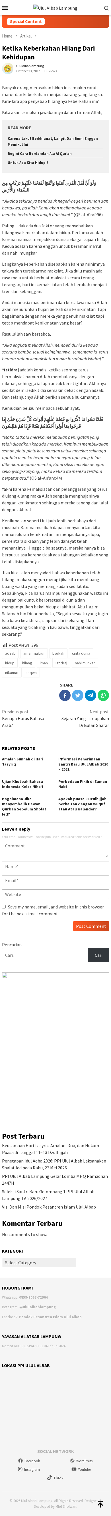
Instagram (32, 1469)
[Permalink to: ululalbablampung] (7, 68)
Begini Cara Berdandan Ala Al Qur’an (40, 153)
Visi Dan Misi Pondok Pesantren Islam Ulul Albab (49, 1207)
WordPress (84, 1461)
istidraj (61, 663)
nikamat (11, 672)
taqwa (31, 672)
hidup (10, 663)
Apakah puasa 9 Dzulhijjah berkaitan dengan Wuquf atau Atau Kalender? (82, 804)
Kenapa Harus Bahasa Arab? (23, 718)
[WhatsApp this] (103, 695)
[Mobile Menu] (7, 7)
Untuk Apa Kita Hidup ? (28, 162)
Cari (98, 955)
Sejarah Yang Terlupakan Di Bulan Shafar (85, 718)
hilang (27, 663)
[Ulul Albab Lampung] (55, 7)
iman (44, 663)
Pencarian (12, 944)
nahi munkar (85, 663)
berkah (58, 653)
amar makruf (34, 653)
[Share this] (65, 695)
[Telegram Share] (90, 695)
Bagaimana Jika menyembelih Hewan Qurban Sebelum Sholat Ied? (24, 806)
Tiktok (58, 1478)
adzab (10, 653)
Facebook (32, 1461)
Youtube (84, 1469)
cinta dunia (81, 653)
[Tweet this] (77, 695)
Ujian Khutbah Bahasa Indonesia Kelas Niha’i (22, 784)
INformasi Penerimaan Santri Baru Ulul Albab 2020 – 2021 (83, 764)
